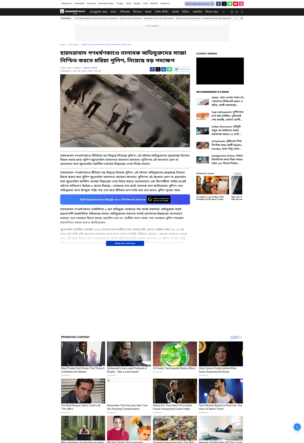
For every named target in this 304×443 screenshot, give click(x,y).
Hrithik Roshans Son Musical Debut (219, 18)
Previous (236, 18)
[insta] (241, 4)
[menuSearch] (242, 12)
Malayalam (66, 3)
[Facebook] (218, 4)
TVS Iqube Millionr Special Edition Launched (96, 18)
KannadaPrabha (106, 3)
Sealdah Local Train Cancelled (158, 18)
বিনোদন (137, 11)
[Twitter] (224, 4)
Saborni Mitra (90, 67)
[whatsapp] (229, 4)
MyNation (165, 3)
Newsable (80, 3)
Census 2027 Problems (131, 18)
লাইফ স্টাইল (161, 11)
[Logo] (73, 11)
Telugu (119, 3)
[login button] (233, 12)
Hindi (145, 3)
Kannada (91, 3)
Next (241, 18)
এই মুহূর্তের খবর (98, 11)
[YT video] (235, 4)
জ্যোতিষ (197, 11)
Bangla (137, 3)
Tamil (128, 3)
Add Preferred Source (198, 4)
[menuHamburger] (236, 12)
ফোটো (175, 11)
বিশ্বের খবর (211, 11)
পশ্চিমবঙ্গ (125, 11)
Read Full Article (125, 243)
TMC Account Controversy (188, 18)
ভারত (113, 11)
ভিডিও (186, 11)
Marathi (154, 3)
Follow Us (184, 69)
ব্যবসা (148, 11)
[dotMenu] (223, 11)
